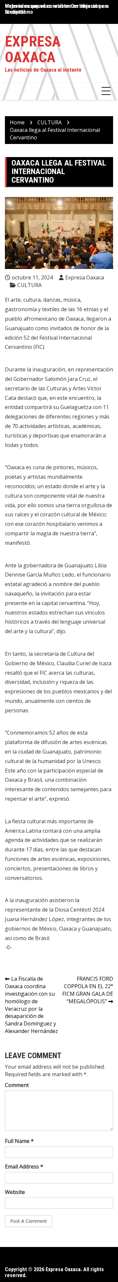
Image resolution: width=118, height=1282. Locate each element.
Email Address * (24, 1166)
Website (15, 1192)
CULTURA (29, 285)
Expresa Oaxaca (33, 49)
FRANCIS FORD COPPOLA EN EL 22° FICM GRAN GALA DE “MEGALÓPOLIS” (87, 990)
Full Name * (19, 1141)
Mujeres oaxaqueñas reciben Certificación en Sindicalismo (56, 9)
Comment (17, 1085)
